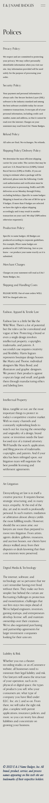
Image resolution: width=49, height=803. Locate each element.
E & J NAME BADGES (18, 5)
